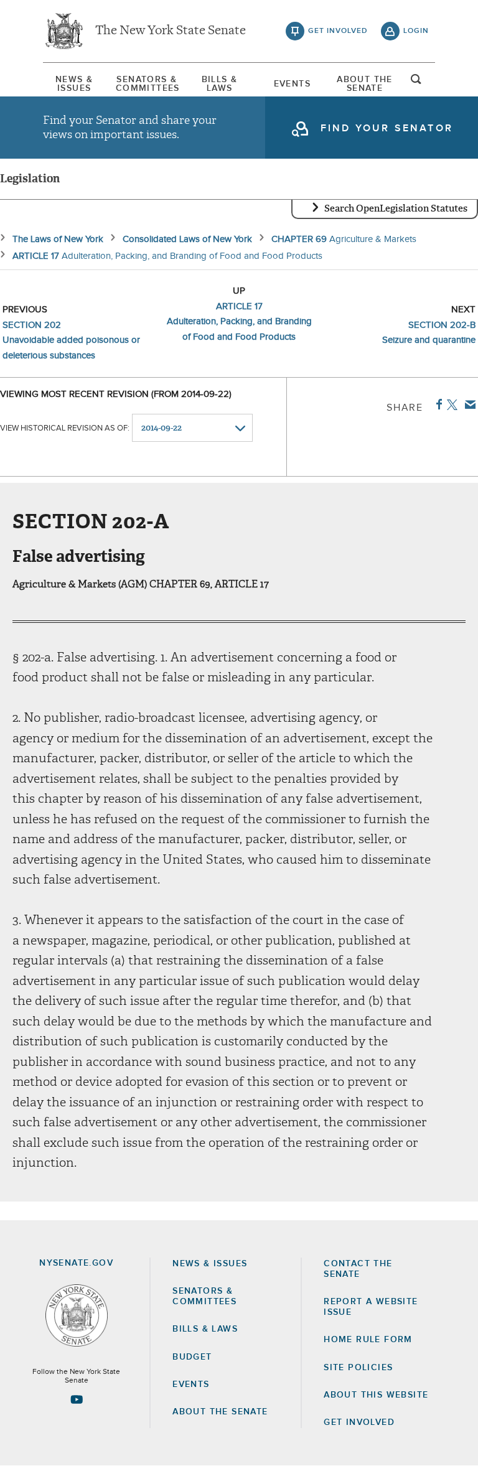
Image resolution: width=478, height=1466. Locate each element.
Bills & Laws (220, 84)
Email (468, 404)
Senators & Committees (147, 84)
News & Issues (74, 84)
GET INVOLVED (359, 1422)
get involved (338, 31)
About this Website (376, 1395)
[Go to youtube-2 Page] (76, 1399)
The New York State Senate (170, 31)
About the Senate (220, 1412)
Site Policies (358, 1367)
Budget (192, 1357)
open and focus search (416, 82)
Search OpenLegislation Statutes (395, 208)
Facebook (436, 404)
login (416, 31)
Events (292, 84)
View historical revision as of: (64, 428)
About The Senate (365, 84)
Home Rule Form (368, 1339)
